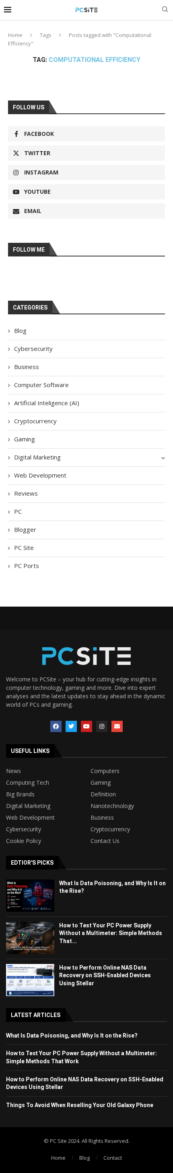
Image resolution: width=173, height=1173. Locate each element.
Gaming (24, 439)
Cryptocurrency (35, 421)
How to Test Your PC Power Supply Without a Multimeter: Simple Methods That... (110, 933)
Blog (20, 330)
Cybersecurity (33, 349)
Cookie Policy (23, 841)
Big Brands (20, 794)
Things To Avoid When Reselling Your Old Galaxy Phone (79, 1105)
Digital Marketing (37, 457)
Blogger (25, 529)
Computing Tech (27, 782)
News (13, 771)
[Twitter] (71, 726)
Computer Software (41, 385)
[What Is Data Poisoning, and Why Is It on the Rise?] (30, 896)
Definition (103, 794)
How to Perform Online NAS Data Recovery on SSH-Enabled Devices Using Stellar (105, 975)
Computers (105, 771)
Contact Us (105, 841)
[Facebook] (56, 726)
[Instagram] (101, 726)
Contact (112, 1157)
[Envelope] (117, 726)
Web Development (40, 475)
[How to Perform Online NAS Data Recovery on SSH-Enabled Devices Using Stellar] (30, 980)
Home (15, 35)
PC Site (24, 547)
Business (26, 367)
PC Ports (26, 566)
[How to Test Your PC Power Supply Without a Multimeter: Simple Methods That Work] (30, 938)
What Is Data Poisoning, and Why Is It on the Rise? (72, 1035)
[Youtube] (86, 726)
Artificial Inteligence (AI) (46, 403)
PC (18, 511)
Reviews (26, 493)
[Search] (165, 10)
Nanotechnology (112, 806)
